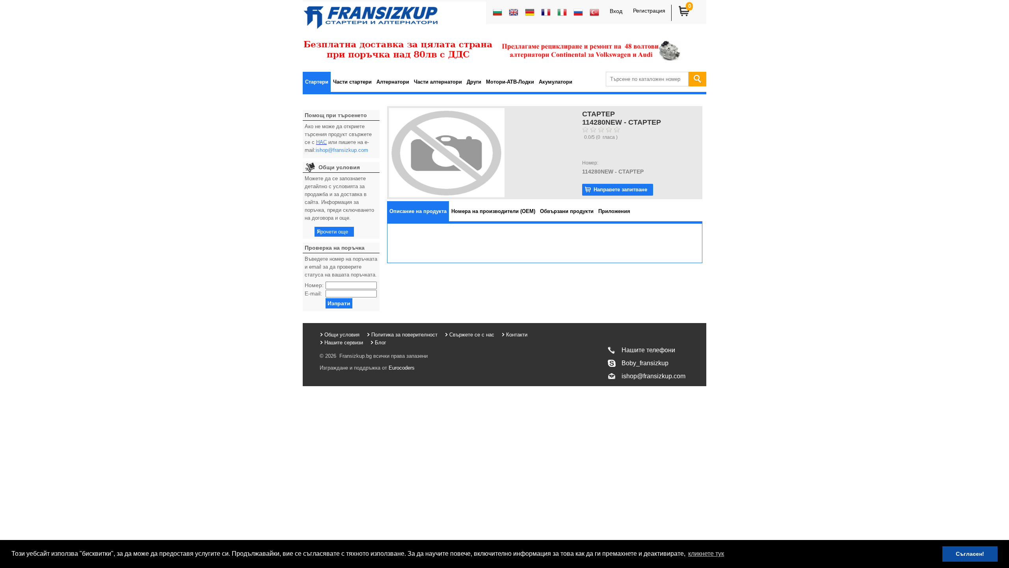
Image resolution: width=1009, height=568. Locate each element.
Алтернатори (392, 82)
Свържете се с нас (471, 335)
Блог (380, 343)
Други (474, 82)
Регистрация (649, 10)
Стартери (316, 82)
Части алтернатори (438, 82)
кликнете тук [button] (706, 553)
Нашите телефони (648, 350)
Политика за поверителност (404, 335)
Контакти (516, 335)
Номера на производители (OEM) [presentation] (493, 211)
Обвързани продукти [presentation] (567, 211)
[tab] (418, 211)
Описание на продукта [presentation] (418, 211)
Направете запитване (620, 189)
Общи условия (341, 335)
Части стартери (352, 82)
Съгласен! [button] (970, 554)
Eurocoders (401, 368)
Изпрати (339, 303)
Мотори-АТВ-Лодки (510, 82)
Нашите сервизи (343, 343)
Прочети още (332, 232)
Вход (616, 11)
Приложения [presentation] (614, 211)
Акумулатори (555, 82)
